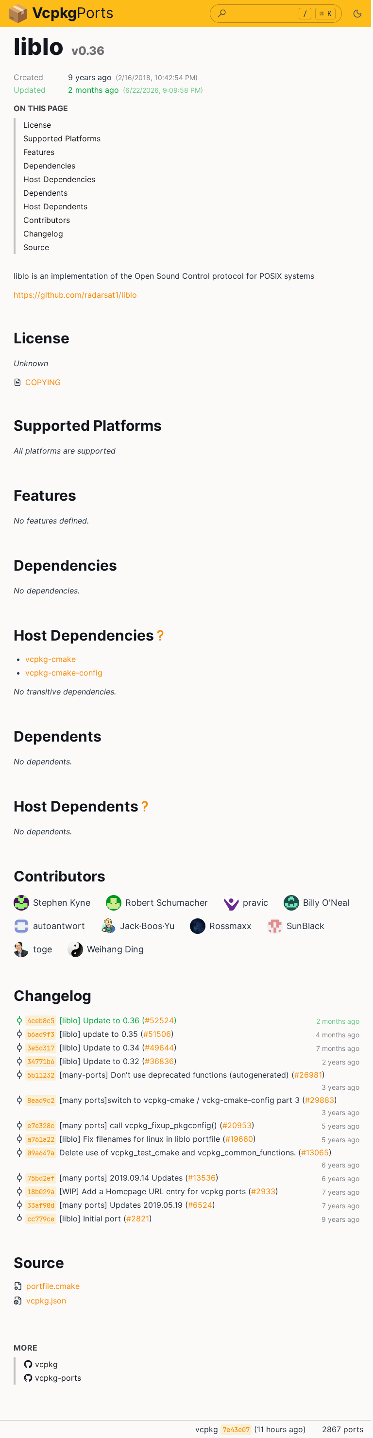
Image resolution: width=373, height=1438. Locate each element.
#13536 (202, 1178)
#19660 (239, 1139)
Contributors (46, 220)
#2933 (263, 1191)
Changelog (43, 233)
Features (38, 152)
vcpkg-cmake (50, 659)
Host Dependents (55, 206)
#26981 (308, 1075)
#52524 (159, 1020)
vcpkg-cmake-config (63, 672)
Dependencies (49, 165)
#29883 (319, 1100)
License (37, 125)
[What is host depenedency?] (160, 635)
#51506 (157, 1034)
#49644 (159, 1047)
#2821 (137, 1218)
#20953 (237, 1125)
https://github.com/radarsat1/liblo (75, 295)
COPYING (43, 382)
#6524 (200, 1205)
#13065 (315, 1152)
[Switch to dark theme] (357, 13)
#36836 (159, 1061)
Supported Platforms (62, 138)
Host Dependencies (59, 179)
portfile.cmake (53, 1286)
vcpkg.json (46, 1300)
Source (36, 247)
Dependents (45, 193)
